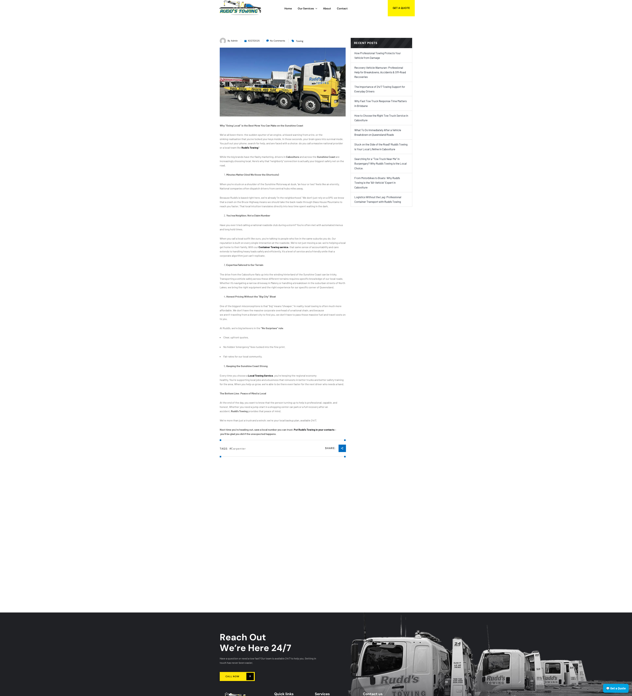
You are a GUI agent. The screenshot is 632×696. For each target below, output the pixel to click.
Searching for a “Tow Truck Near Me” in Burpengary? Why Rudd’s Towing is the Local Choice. (380, 163)
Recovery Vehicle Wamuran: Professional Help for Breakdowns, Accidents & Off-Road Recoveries (380, 72)
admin (234, 40)
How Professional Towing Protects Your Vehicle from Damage (377, 55)
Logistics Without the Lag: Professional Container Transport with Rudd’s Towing (377, 199)
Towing (299, 41)
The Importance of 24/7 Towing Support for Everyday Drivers (379, 89)
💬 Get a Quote (616, 688)
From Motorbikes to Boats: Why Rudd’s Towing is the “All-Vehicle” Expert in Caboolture (377, 182)
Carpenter (238, 448)
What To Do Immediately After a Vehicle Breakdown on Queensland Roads (377, 132)
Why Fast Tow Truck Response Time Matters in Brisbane (380, 103)
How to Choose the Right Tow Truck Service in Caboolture (381, 118)
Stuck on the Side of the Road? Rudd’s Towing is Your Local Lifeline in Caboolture (381, 147)
